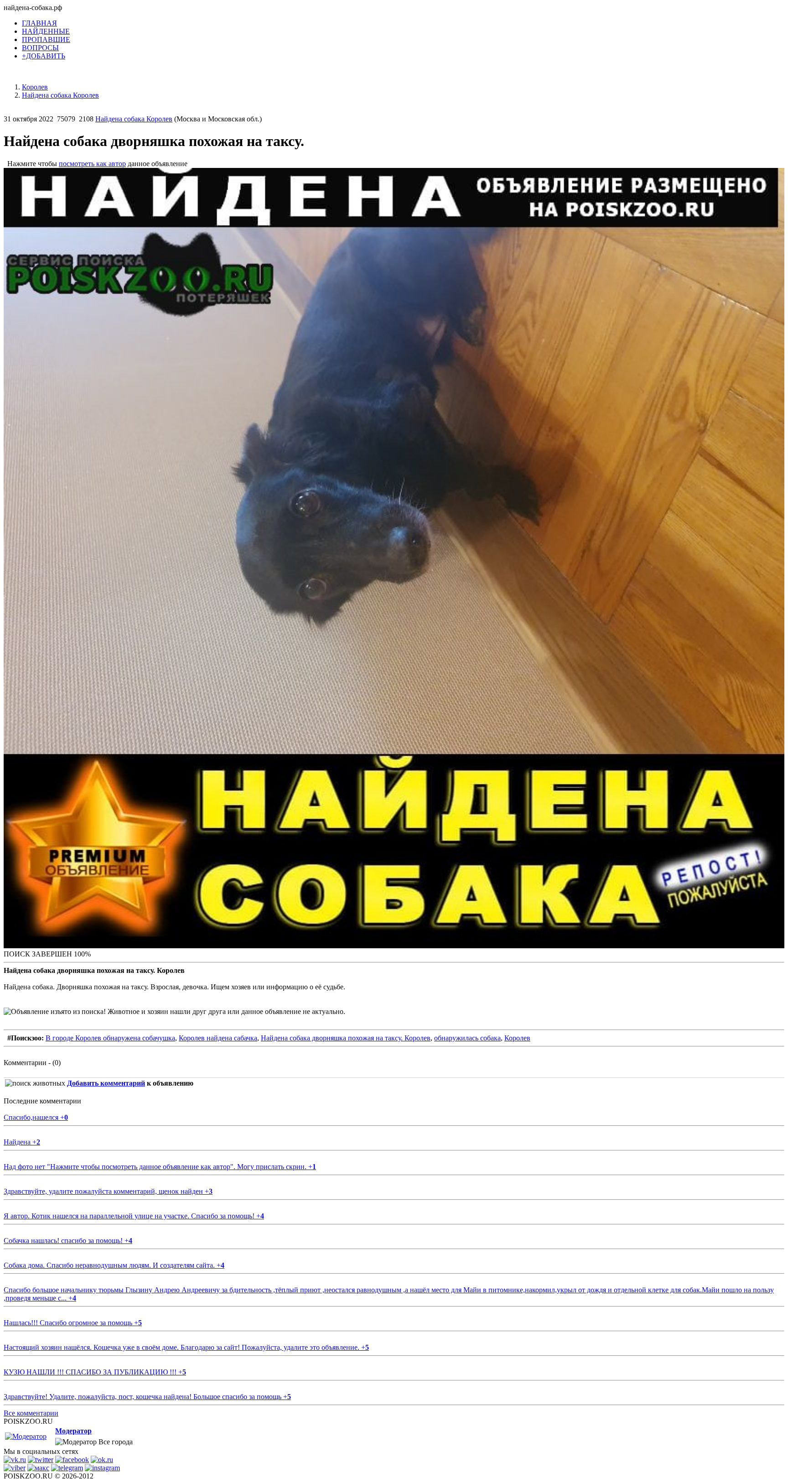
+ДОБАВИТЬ (43, 56)
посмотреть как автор (92, 163)
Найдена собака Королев (133, 119)
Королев (517, 1038)
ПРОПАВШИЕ (46, 39)
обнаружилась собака (467, 1038)
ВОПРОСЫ (40, 48)
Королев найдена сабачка (218, 1038)
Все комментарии (31, 1413)
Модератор (73, 1431)
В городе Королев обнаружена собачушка (110, 1038)
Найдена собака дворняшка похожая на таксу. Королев (345, 1038)
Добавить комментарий (106, 1083)
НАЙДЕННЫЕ (46, 31)
